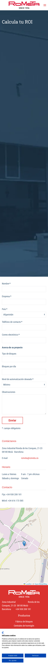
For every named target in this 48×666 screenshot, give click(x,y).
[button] (45, 5)
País (4, 309)
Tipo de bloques (9, 353)
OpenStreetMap (41, 584)
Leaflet (28, 584)
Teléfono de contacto (12, 322)
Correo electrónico (11, 334)
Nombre (6, 283)
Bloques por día (9, 366)
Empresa (6, 296)
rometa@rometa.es (29, 458)
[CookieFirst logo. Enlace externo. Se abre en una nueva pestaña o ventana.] (3, 633)
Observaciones (8, 392)
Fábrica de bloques (24, 621)
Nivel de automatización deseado (17, 379)
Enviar (12, 420)
